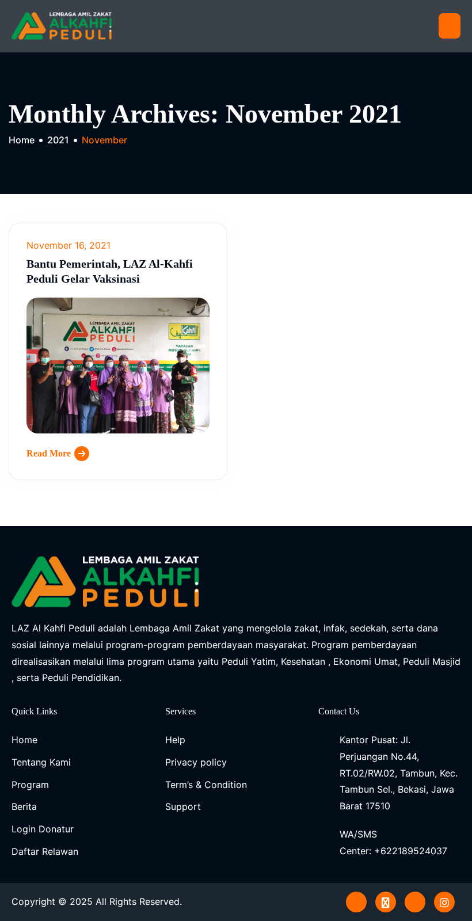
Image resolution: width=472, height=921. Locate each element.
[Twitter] (385, 902)
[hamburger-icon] (449, 26)
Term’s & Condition (206, 784)
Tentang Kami (41, 762)
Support (183, 806)
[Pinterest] (356, 902)
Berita (24, 806)
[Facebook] (415, 902)
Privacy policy (196, 762)
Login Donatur (43, 829)
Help (175, 739)
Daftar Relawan (45, 851)
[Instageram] (444, 902)
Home (24, 739)
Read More (48, 453)
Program (30, 784)
